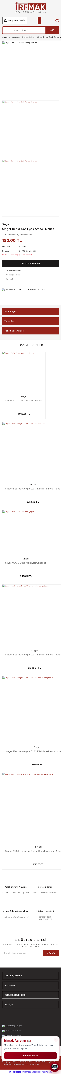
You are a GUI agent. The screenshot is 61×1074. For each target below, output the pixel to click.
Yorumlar (9, 321)
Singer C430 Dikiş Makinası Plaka (23, 400)
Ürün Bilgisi (10, 311)
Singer (6, 224)
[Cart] (39, 20)
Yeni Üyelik (19, 20)
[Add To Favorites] (30, 270)
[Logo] (30, 7)
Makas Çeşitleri (29, 251)
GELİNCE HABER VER (30, 263)
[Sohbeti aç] (55, 1067)
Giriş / (11, 20)
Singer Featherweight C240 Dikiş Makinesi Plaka (32, 488)
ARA (52, 30)
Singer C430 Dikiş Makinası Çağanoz (25, 562)
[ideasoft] (15, 1071)
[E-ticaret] (30, 1071)
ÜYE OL (51, 952)
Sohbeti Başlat (30, 1055)
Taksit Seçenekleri (14, 331)
